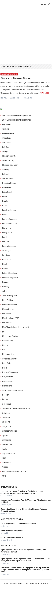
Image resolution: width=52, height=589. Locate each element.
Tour (4, 458)
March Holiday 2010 (10, 318)
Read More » (45, 93)
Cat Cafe (5, 147)
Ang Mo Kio (7, 124)
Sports (5, 435)
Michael (3, 98)
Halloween (6, 259)
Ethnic (4, 196)
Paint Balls (6, 363)
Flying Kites (7, 232)
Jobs (4, 291)
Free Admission (9, 246)
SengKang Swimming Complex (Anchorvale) (18, 524)
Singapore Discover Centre (15, 78)
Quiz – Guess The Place (12, 390)
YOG (4, 476)
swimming (6, 440)
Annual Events (8, 133)
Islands (5, 282)
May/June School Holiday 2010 (15, 327)
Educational (7, 192)
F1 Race (5, 205)
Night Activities (8, 354)
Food (4, 237)
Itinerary (5, 287)
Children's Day (8, 160)
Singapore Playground (19, 584)
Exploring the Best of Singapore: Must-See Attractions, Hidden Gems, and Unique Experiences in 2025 (25, 560)
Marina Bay (6, 323)
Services (6, 413)
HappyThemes (42, 584)
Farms (4, 214)
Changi (5, 151)
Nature (5, 345)
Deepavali (6, 187)
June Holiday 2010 (10, 295)
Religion (5, 395)
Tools (4, 449)
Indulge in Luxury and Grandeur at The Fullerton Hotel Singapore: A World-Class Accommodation (21, 492)
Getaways (6, 250)
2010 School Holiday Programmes (16, 120)
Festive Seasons (9, 219)
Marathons (6, 314)
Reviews (6, 399)
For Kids (5, 241)
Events (5, 201)
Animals (5, 129)
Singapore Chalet (9, 431)
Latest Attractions (9, 305)
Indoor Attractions (9, 74)
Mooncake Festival (10, 336)
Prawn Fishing (8, 381)
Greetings (6, 255)
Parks (4, 368)
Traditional (6, 462)
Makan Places (8, 309)
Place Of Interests (10, 372)
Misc (4, 332)
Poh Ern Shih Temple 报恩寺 (11, 530)
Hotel (4, 264)
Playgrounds (7, 377)
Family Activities (9, 210)
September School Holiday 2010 (16, 408)
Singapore (6, 426)
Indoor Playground (10, 278)
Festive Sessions (9, 223)
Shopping (6, 422)
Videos (5, 467)
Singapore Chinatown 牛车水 (11, 537)
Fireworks (6, 228)
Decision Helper (9, 183)
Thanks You (7, 444)
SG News (6, 417)
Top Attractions (8, 453)
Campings (6, 142)
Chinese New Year (10, 165)
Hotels (5, 268)
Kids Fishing (7, 300)
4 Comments (27, 98)
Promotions (7, 386)
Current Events (8, 178)
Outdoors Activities (10, 359)
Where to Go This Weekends (14, 471)
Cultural (5, 174)
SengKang (6, 404)
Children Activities (10, 156)
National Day (7, 341)
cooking (5, 169)
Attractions (6, 138)
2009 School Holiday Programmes (16, 115)
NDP (4, 350)
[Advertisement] (26, 35)
